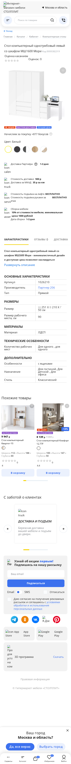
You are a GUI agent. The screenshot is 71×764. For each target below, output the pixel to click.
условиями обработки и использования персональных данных (37, 605)
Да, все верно (20, 747)
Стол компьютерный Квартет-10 (12, 442)
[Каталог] (8, 20)
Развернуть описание (19, 265)
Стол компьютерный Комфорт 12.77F (53, 442)
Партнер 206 (46, 287)
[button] (24, 480)
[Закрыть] (67, 730)
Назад (9, 31)
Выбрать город (51, 747)
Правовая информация (35, 679)
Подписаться (36, 583)
